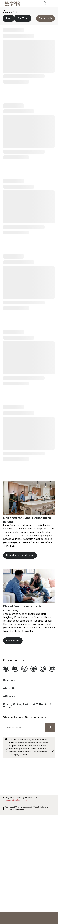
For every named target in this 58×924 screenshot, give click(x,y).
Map (8, 18)
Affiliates (9, 696)
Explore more (12, 640)
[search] (45, 3)
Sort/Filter (23, 18)
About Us (9, 688)
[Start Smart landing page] (29, 602)
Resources (10, 680)
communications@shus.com (15, 800)
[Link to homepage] (12, 3)
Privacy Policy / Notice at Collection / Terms (27, 706)
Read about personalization (20, 555)
